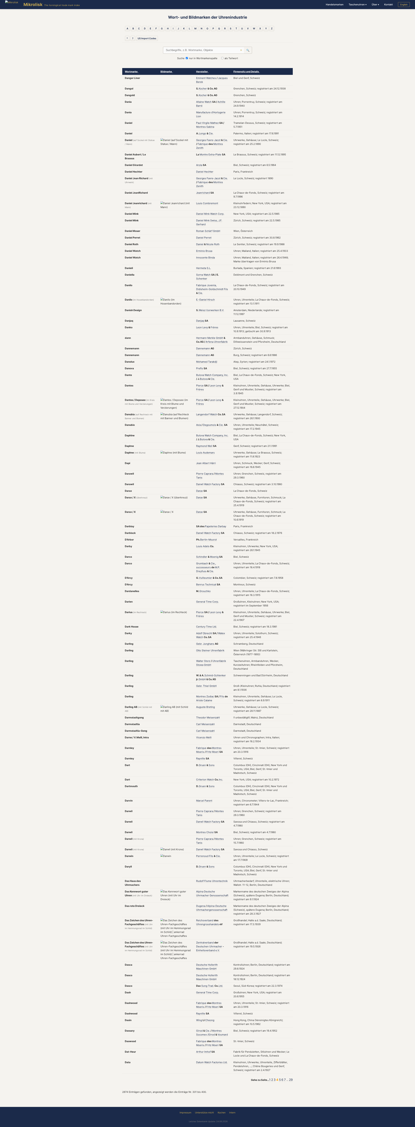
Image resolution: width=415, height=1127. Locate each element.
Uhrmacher (202, 895)
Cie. (211, 133)
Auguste (201, 707)
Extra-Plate (214, 154)
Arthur (200, 1051)
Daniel (199, 171)
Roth (216, 244)
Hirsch (211, 299)
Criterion (201, 779)
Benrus (200, 584)
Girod (199, 1030)
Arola (199, 165)
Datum (200, 1062)
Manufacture (203, 112)
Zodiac (210, 696)
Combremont (210, 203)
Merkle (211, 337)
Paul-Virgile (203, 122)
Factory (216, 484)
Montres (201, 126)
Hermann (201, 337)
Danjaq (200, 320)
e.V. (217, 950)
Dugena (200, 905)
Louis (199, 203)
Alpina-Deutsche (216, 905)
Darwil (199, 484)
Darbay (222, 526)
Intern (232, 1112)
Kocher (203, 88)
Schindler (201, 556)
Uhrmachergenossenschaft (211, 909)
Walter (199, 660)
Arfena (209, 341)
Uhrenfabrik (221, 341)
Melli (209, 737)
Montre (204, 154)
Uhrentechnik (220, 881)
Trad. (211, 985)
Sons (211, 765)
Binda (211, 257)
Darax (199, 490)
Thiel (206, 685)
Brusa (209, 250)
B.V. (222, 310)
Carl (198, 724)
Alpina (199, 891)
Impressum (185, 1112)
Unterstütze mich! (204, 1112)
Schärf (208, 230)
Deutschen (202, 946)
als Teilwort (231, 58)
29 (291, 1080)
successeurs (203, 567)
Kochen (221, 1112)
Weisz (202, 310)
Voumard (223, 1034)
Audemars (209, 452)
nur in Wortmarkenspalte (203, 58)
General (200, 601)
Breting (210, 707)
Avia (198, 424)
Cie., (213, 563)
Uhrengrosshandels (207, 924)
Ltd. (215, 626)
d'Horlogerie (218, 112)
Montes (219, 473)
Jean (199, 463)
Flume (207, 881)
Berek (199, 81)
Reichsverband (204, 920)
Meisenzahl (213, 717)
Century (200, 626)
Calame (208, 700)
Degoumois (209, 424)
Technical (210, 584)
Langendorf (202, 414)
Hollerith (213, 964)
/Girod (211, 1034)
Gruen (202, 765)
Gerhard (201, 224)
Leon (199, 327)
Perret (207, 237)
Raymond (201, 445)
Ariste (199, 700)
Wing (199, 1020)
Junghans (208, 643)
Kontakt (388, 4)
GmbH (216, 230)
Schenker (201, 278)
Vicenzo (200, 737)
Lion (198, 116)
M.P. (217, 567)
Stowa (199, 664)
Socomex (201, 1034)
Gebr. (199, 643)
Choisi (210, 832)
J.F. (220, 220)
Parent (208, 800)
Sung (204, 985)
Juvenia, (212, 285)
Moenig (214, 556)
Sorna (199, 274)
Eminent (201, 78)
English (404, 4)
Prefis (199, 368)
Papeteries (211, 526)
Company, (218, 375)
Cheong (209, 1020)
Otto (198, 650)
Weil (210, 445)
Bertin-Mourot (208, 539)
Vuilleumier (205, 577)
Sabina (210, 126)
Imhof (207, 1051)
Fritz (208, 751)
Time (209, 601)
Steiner (206, 650)
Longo (202, 133)
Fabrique (203, 143)
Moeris (200, 751)
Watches (211, 78)
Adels (206, 546)
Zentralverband (205, 942)
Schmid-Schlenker (215, 675)
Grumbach (202, 563)
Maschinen (202, 968)
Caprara (208, 473)
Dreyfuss (201, 571)
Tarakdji (212, 361)
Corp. (221, 213)
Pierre (199, 473)
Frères (214, 327)
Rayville (200, 758)
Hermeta (201, 268)
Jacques (223, 78)
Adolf (199, 633)
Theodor (201, 717)
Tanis (199, 477)
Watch (208, 101)
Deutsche (209, 891)
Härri (213, 463)
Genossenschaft (219, 895)
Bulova (200, 375)
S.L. (209, 268)
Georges (201, 140)
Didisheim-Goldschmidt (209, 289)
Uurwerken (212, 310)
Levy (205, 327)
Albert (205, 463)
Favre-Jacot (213, 140)
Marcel (200, 800)
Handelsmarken (335, 4)
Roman (200, 230)
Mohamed (202, 361)
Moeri (215, 751)
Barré (199, 105)
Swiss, (214, 220)
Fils (226, 289)
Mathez (214, 122)
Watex (221, 633)
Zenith (199, 147)
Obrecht (207, 633)
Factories (217, 1062)
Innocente (202, 257)
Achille (221, 101)
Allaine (200, 101)
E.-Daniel (201, 299)
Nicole (209, 244)
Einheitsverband (205, 950)
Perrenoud (202, 856)
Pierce (200, 385)
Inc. (226, 375)
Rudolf (200, 881)
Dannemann (203, 348)
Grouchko (205, 591)
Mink (207, 213)
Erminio (200, 250)
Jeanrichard (203, 192)
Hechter (208, 171)
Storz (207, 660)
